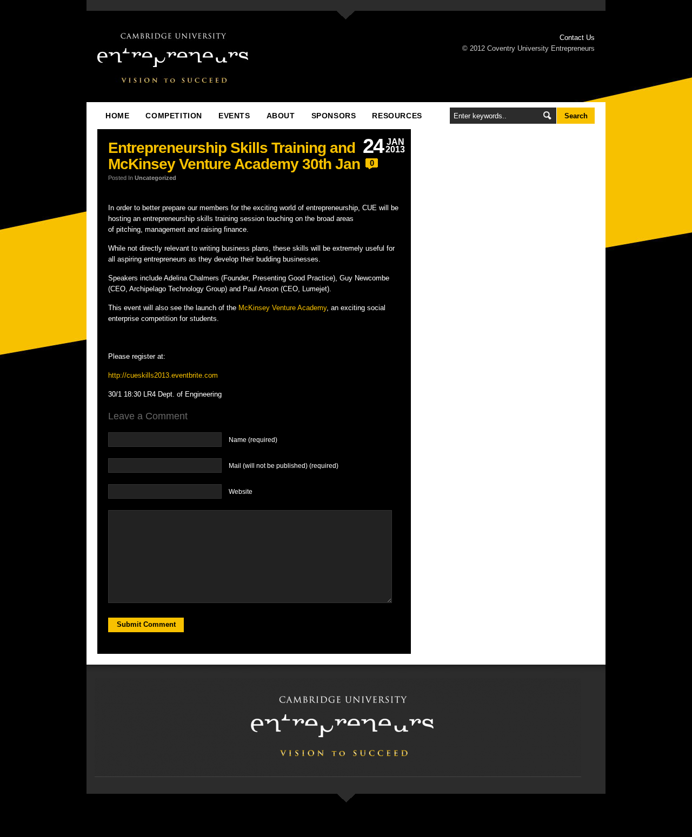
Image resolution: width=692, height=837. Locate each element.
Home (117, 115)
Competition (173, 115)
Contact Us (577, 38)
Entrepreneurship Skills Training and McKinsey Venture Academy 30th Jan (234, 155)
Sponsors (333, 115)
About (281, 115)
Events (234, 115)
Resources (397, 115)
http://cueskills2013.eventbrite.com (163, 375)
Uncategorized (155, 178)
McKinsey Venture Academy (282, 308)
